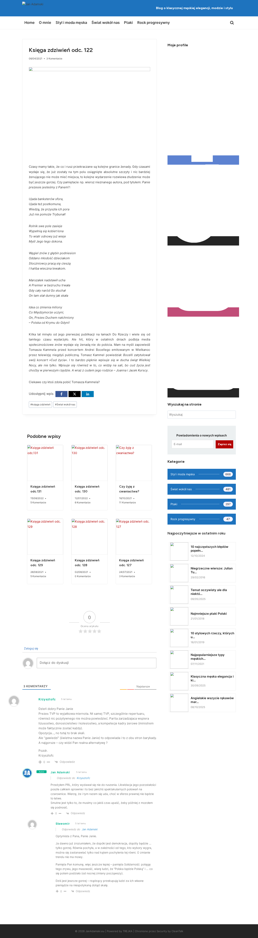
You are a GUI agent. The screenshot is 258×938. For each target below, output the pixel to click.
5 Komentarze (38, 502)
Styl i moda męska (71, 22)
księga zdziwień (40, 404)
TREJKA (127, 931)
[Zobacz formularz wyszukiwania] (232, 23)
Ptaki (128, 22)
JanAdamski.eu (94, 931)
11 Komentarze (127, 502)
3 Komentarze (54, 58)
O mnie (45, 22)
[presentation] (45, 463)
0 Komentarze (83, 576)
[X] (75, 394)
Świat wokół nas (106, 22)
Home (29, 22)
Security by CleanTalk (170, 931)
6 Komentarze (83, 502)
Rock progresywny (153, 22)
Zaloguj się (30, 648)
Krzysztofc (83, 778)
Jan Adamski (60, 772)
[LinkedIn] (88, 394)
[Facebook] (61, 394)
